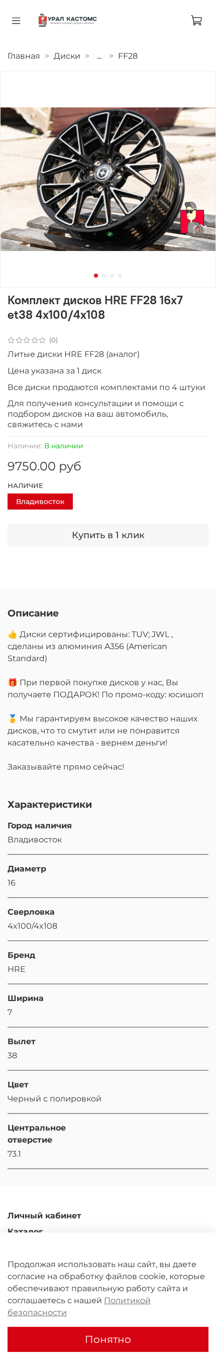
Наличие (25, 485)
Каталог (25, 1231)
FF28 (128, 56)
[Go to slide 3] (112, 276)
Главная (24, 56)
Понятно (108, 1339)
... (99, 56)
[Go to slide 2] (104, 276)
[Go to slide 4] (120, 276)
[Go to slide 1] (96, 276)
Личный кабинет (44, 1215)
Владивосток (40, 501)
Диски (67, 56)
